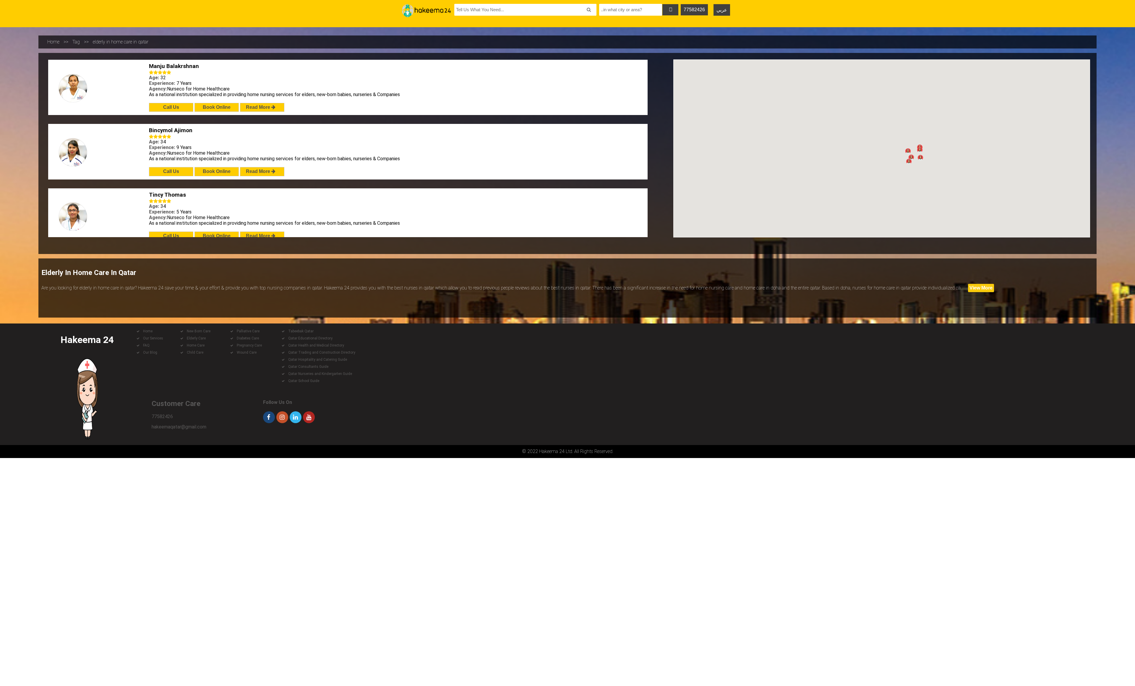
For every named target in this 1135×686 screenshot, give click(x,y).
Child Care (195, 352)
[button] (911, 157)
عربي (721, 10)
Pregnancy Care (249, 345)
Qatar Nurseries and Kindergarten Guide (320, 374)
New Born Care (198, 331)
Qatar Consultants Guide (308, 367)
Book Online (217, 107)
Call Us (171, 107)
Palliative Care (248, 331)
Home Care (196, 345)
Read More (258, 107)
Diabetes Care (248, 338)
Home (53, 42)
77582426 (694, 9)
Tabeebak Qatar (301, 331)
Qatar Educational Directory (310, 338)
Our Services (153, 338)
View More (981, 287)
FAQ (146, 345)
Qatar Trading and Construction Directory (321, 352)
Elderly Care (196, 338)
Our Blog (150, 352)
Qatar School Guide (303, 381)
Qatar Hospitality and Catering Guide (317, 359)
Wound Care (247, 352)
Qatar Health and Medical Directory (316, 345)
